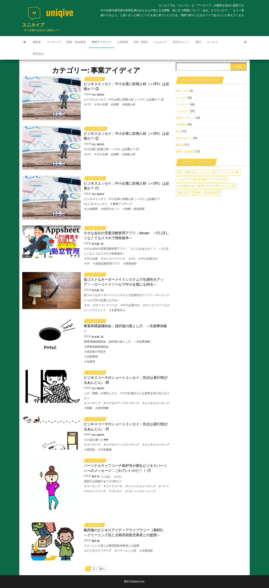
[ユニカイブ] (24, 42)
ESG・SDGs (140, 42)
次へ (102, 568)
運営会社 (38, 53)
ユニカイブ (33, 24)
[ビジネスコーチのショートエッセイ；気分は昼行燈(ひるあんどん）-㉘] (51, 386)
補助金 (37, 42)
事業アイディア (101, 42)
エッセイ (212, 42)
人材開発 (122, 42)
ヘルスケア (160, 42)
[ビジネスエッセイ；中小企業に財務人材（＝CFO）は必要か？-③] (51, 98)
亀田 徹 (95, 541)
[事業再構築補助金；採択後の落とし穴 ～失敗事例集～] (51, 334)
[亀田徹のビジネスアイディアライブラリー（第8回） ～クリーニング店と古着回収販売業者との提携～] (51, 541)
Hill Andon (98, 94)
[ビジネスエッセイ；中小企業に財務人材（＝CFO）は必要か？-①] (51, 197)
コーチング (54, 42)
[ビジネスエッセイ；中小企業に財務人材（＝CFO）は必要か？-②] (51, 147)
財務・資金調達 (76, 42)
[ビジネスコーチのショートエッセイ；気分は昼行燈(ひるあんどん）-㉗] (51, 432)
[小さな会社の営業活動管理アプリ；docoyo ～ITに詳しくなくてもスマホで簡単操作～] (51, 241)
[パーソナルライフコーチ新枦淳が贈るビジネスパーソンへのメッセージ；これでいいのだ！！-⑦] (51, 487)
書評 (198, 42)
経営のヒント (181, 42)
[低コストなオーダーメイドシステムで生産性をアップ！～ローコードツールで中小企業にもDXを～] (51, 290)
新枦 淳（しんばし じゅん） (107, 476)
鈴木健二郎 (98, 243)
